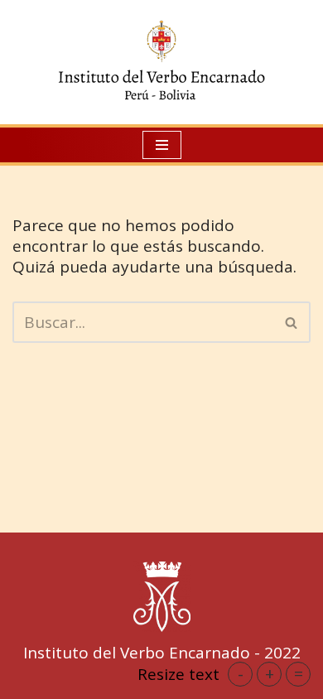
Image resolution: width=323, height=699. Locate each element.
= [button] (298, 674)
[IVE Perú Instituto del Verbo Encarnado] (161, 62)
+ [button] (269, 674)
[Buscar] (292, 322)
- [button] (240, 674)
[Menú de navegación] (161, 145)
